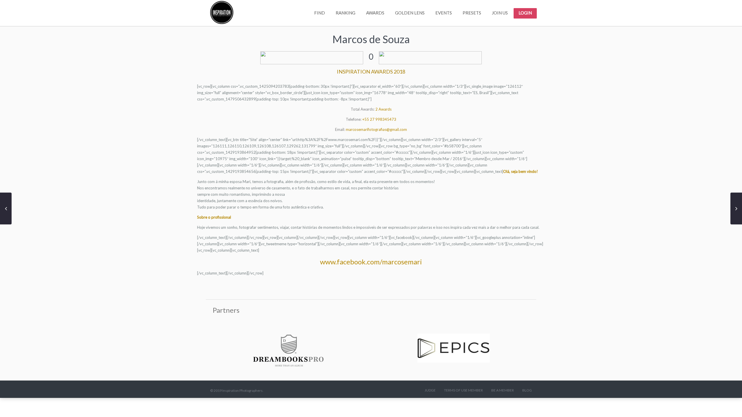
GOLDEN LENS (410, 12)
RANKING (345, 12)
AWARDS (375, 12)
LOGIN (525, 12)
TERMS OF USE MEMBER (463, 390)
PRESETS (472, 12)
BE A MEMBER (502, 390)
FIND (319, 12)
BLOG (527, 390)
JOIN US (500, 12)
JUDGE (430, 390)
